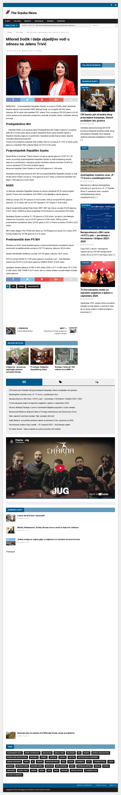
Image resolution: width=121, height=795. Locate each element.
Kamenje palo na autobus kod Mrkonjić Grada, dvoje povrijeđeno (46, 733)
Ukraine (64, 770)
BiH (79, 753)
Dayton (72, 757)
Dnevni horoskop (14, 761)
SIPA (49, 770)
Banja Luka (59, 753)
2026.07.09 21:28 (88, 124)
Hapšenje (80, 761)
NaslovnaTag (33, 286)
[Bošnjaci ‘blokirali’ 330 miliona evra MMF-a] (66, 356)
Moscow (49, 766)
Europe (40, 761)
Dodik (26, 761)
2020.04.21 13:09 (24, 542)
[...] (81, 140)
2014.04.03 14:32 (24, 530)
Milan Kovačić (28, 51)
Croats (62, 757)
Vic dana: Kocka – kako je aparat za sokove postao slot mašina (35, 429)
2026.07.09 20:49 (88, 181)
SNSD (56, 770)
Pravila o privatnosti (84, 785)
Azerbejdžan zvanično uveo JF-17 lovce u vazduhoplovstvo (33, 394)
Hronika (50, 21)
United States (76, 770)
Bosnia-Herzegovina (101, 753)
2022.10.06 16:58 (14, 51)
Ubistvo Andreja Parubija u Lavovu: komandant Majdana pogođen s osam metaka (42, 407)
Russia (106, 766)
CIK (13, 286)
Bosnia (86, 753)
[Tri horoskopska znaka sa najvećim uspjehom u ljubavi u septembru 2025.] (97, 274)
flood (70, 761)
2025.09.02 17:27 (88, 299)
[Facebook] (111, 5)
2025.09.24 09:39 (88, 245)
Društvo (27, 21)
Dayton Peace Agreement (88, 757)
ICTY (89, 761)
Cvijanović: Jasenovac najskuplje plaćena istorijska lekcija (16, 369)
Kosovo (10, 766)
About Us (113, 785)
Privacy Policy (101, 785)
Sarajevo (11, 770)
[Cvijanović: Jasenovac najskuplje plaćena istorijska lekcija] (17, 356)
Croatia (53, 757)
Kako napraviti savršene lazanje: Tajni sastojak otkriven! (31, 416)
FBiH (63, 761)
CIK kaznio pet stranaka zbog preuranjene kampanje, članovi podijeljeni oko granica (96, 117)
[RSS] (116, 5)
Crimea (43, 757)
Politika (17, 21)
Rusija (97, 766)
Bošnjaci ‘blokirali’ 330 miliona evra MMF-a (65, 368)
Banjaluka (47, 753)
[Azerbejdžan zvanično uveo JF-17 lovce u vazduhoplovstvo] (97, 159)
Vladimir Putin (91, 770)
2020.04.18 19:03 (24, 518)
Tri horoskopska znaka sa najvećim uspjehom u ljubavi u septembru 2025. (96, 292)
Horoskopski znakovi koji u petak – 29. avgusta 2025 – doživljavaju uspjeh (39, 425)
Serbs (42, 770)
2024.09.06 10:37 (24, 736)
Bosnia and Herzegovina (17, 757)
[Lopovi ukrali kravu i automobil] (10, 518)
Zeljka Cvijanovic (14, 775)
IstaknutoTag (99, 761)
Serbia (33, 770)
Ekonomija (39, 21)
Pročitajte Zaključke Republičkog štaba (39, 368)
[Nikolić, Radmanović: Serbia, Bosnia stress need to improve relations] (10, 529)
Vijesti (7, 21)
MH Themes (46, 790)
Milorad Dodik (22, 766)
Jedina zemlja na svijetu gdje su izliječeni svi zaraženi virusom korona (48, 539)
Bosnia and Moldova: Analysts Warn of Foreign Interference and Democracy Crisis (43, 412)
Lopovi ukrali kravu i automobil (31, 515)
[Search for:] (103, 25)
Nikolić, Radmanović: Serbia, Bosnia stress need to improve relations (48, 527)
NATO (72, 766)
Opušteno (61, 21)
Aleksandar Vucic (14, 753)
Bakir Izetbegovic (32, 753)
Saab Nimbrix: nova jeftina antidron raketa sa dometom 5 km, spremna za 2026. (41, 420)
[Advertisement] (42, 307)
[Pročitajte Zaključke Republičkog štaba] (41, 356)
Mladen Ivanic (37, 766)
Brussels (33, 757)
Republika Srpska (85, 766)
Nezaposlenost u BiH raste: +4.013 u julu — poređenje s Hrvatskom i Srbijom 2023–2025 (45, 399)
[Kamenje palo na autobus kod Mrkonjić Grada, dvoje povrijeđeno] (10, 735)
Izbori (21, 286)
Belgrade (71, 753)
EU (33, 761)
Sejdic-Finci (23, 770)
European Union (52, 761)
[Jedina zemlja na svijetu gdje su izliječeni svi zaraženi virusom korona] (10, 541)
